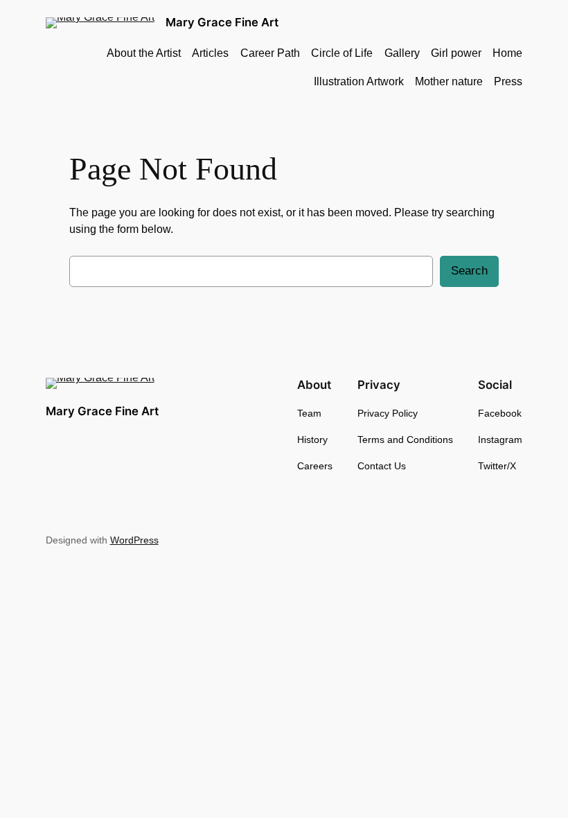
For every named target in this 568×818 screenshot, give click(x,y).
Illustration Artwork (359, 81)
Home (507, 53)
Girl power (456, 53)
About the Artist (144, 53)
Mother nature (449, 81)
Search (469, 270)
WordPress (134, 540)
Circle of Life (342, 53)
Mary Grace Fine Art (222, 22)
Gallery (402, 53)
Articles (210, 53)
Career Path (270, 53)
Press (508, 81)
